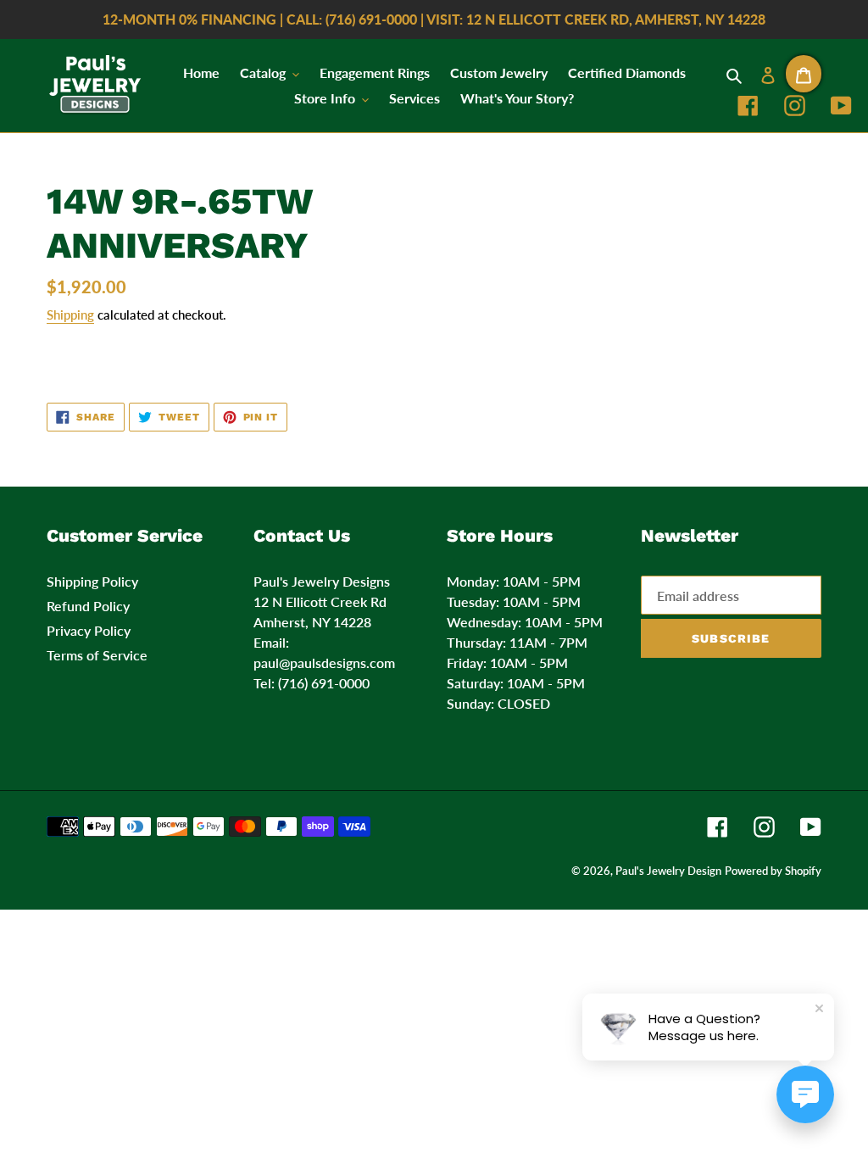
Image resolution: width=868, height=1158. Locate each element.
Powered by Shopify (773, 870)
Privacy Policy (89, 630)
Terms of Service (97, 655)
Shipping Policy (92, 581)
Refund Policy (88, 606)
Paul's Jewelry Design (668, 870)
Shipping (70, 314)
